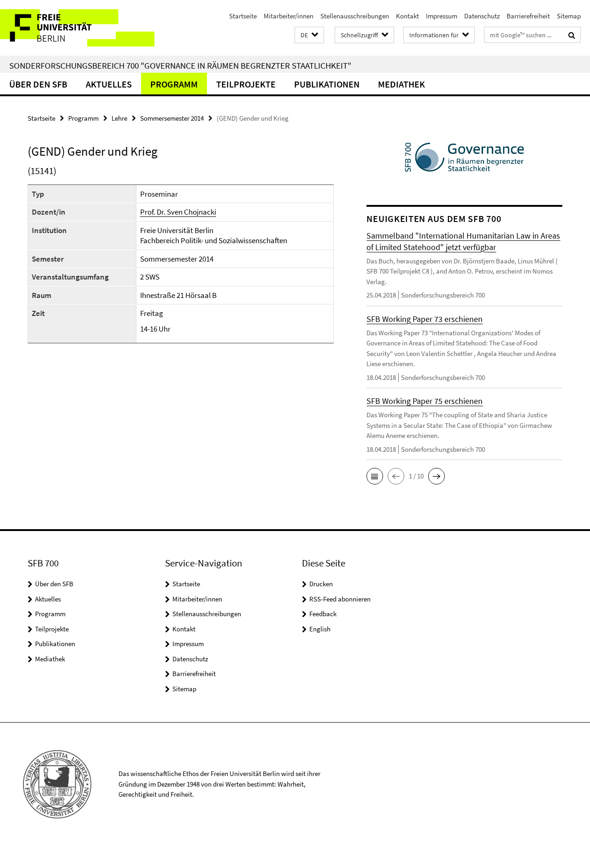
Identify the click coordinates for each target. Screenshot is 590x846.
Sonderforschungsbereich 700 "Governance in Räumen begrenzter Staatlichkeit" (180, 65)
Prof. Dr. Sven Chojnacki (178, 212)
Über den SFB (38, 84)
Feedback (322, 613)
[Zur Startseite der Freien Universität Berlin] (77, 28)
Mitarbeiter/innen (288, 16)
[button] (309, 35)
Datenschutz (482, 16)
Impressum (441, 16)
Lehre (119, 118)
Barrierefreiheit (528, 16)
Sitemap (569, 16)
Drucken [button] (321, 583)
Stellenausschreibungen (354, 16)
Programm (174, 84)
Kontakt (407, 16)
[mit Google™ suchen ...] (571, 35)
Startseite (243, 16)
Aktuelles (109, 84)
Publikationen (327, 84)
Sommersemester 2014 (172, 118)
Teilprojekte (246, 84)
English (319, 628)
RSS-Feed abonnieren (340, 599)
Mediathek (401, 84)
